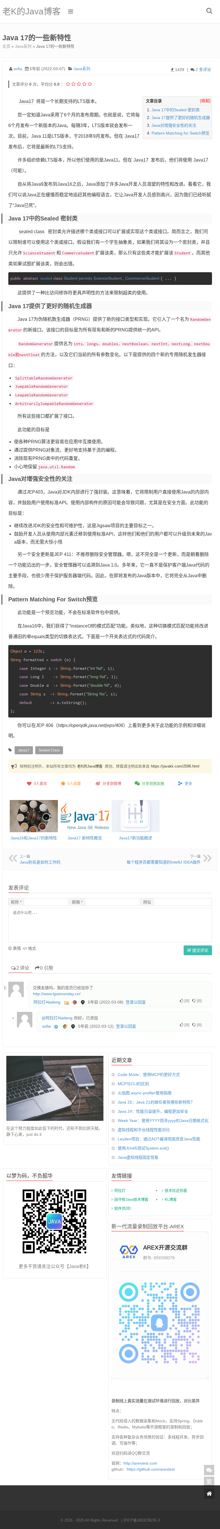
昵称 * (16, 902)
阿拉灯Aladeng (47, 1002)
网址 (147, 902)
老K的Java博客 (31, 11)
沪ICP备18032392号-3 (141, 1520)
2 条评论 (203, 69)
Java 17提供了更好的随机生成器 (181, 117)
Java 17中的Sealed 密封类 (176, 110)
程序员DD (122, 1208)
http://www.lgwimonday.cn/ (56, 993)
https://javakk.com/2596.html (175, 766)
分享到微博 (112, 783)
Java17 (26, 101)
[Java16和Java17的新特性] (34, 816)
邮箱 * (77, 902)
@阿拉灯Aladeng (57, 1018)
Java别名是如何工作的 (40, 862)
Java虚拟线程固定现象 (138, 1157)
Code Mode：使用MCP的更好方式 (149, 1074)
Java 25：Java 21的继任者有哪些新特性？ (156, 1102)
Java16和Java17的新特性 (34, 838)
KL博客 (171, 1199)
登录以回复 (136, 1002)
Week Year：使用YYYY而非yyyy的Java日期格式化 (163, 1120)
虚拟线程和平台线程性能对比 (144, 1129)
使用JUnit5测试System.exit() (143, 1148)
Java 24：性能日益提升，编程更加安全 (153, 1111)
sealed (51, 278)
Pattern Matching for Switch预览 (180, 133)
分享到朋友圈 (153, 783)
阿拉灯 (119, 1190)
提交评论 (199, 950)
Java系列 (23, 46)
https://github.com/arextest (151, 1469)
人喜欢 (40, 783)
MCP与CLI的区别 (133, 1083)
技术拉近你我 (176, 1190)
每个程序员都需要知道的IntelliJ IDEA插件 (164, 862)
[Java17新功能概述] (136, 816)
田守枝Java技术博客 (131, 1199)
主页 (6, 46)
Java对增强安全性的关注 (174, 125)
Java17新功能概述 (135, 838)
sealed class (31, 231)
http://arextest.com (140, 1463)
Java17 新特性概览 (85, 838)
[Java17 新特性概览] (85, 816)
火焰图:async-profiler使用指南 (145, 1093)
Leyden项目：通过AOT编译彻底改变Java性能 (159, 1139)
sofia (17, 68)
